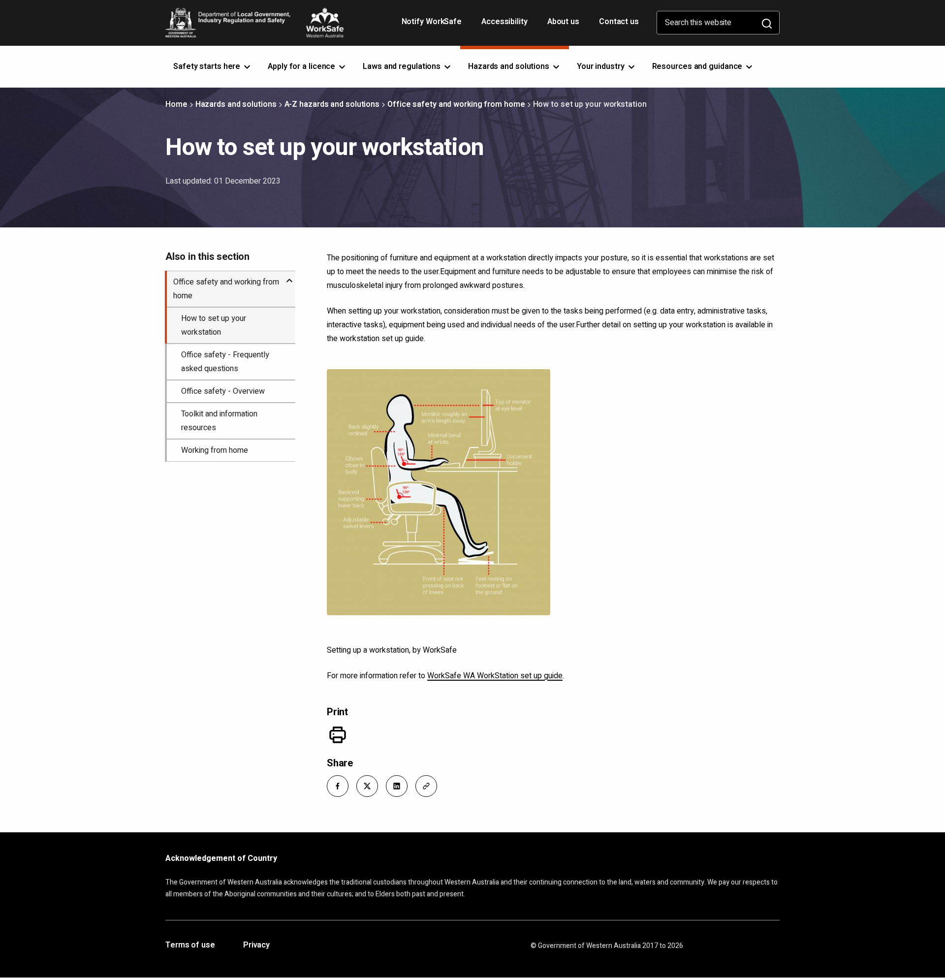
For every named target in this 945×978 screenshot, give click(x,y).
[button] (337, 786)
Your (602, 66)
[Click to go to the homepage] (254, 22)
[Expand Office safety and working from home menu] (289, 277)
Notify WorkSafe (432, 22)
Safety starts (207, 66)
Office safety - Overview (223, 391)
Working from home (214, 450)
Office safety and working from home (456, 104)
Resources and (698, 66)
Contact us (619, 22)
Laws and (402, 66)
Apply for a (302, 66)
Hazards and (509, 66)
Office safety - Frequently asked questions (225, 362)
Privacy (256, 945)
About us (563, 22)
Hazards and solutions (236, 104)
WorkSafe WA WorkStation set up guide (495, 676)
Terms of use (190, 945)
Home (176, 104)
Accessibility (505, 25)
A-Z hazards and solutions (332, 104)
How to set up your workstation (213, 325)
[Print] (337, 735)
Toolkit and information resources (219, 421)
